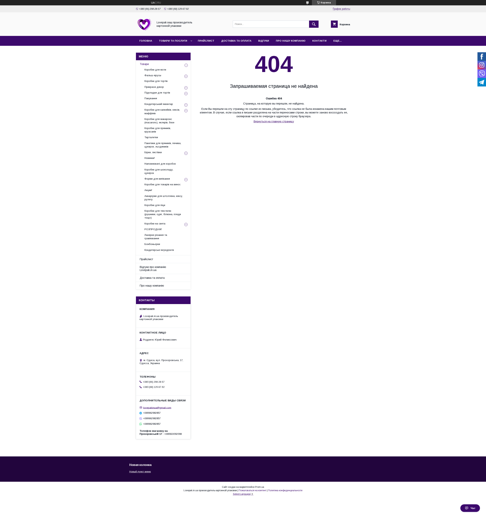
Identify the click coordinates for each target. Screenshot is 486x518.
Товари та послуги (173, 40)
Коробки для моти (155, 69)
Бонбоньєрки (152, 244)
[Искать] (314, 24)
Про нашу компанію (290, 40)
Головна (145, 40)
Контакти (319, 40)
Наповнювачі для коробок (160, 163)
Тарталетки (151, 137)
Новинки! (149, 158)
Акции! (148, 190)
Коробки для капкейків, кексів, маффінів (162, 111)
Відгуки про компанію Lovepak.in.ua (153, 268)
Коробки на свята (154, 223)
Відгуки (263, 40)
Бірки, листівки (153, 152)
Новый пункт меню (140, 471)
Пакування (150, 98)
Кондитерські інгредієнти (159, 250)
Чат (473, 508)
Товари (144, 64)
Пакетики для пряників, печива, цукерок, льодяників (162, 145)
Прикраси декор (154, 87)
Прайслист (206, 40)
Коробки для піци (154, 205)
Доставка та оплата (236, 40)
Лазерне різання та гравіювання (155, 237)
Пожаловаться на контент (252, 490)
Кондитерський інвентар (158, 104)
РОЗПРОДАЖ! (153, 229)
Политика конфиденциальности (285, 490)
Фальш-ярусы (152, 75)
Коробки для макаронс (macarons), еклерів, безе (159, 121)
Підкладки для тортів (157, 92)
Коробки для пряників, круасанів (157, 130)
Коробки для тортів (156, 81)
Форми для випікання (157, 178)
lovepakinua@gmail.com (157, 407)
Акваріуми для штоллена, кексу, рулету (163, 198)
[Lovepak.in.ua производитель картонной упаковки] (144, 30)
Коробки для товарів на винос (162, 184)
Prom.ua (259, 487)
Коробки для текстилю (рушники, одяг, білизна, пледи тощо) (162, 214)
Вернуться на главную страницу (274, 121)
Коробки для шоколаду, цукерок (158, 171)
